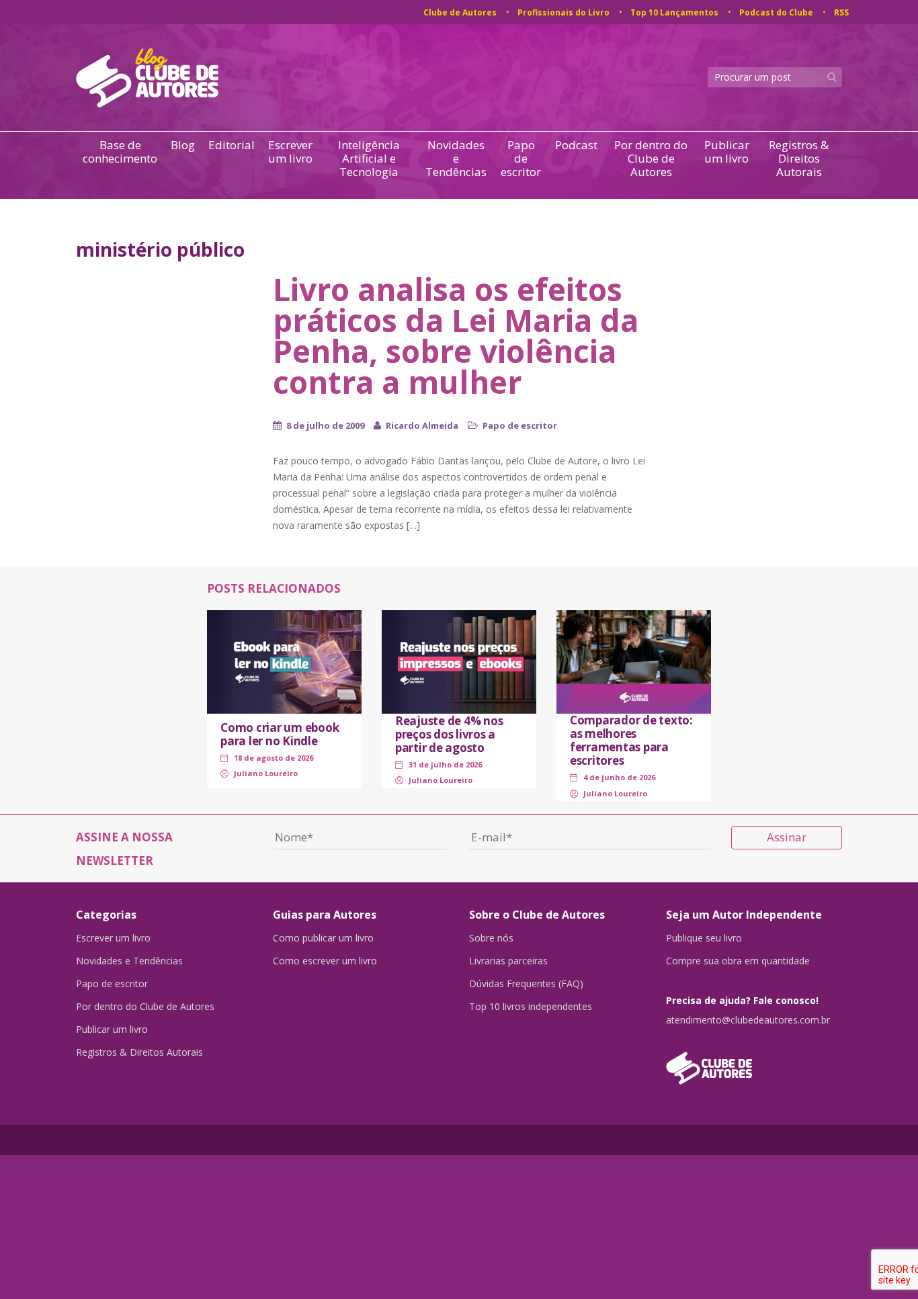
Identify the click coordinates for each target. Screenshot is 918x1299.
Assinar (786, 837)
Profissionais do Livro (563, 12)
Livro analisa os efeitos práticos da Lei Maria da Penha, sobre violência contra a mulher (455, 335)
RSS (841, 12)
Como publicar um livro (323, 938)
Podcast (576, 145)
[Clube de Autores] (754, 1061)
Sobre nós (491, 938)
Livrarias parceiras (508, 961)
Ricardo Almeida (422, 425)
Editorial (231, 145)
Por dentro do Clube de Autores (650, 158)
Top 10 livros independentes (530, 1006)
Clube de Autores (460, 12)
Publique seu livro (704, 938)
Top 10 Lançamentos (674, 12)
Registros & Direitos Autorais (799, 158)
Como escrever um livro (325, 961)
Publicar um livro (726, 152)
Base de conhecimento (120, 152)
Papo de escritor (521, 158)
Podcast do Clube (776, 12)
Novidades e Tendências (456, 158)
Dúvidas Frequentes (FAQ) (526, 984)
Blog (183, 145)
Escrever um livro (290, 152)
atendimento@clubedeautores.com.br (748, 1020)
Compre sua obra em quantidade (738, 961)
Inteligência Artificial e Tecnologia (369, 158)
